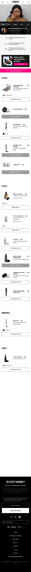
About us (15, 542)
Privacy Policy (18, 500)
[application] (15, 13)
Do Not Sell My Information (15, 556)
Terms (13, 500)
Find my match (15, 207)
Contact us (15, 546)
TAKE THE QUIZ (21, 64)
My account (15, 539)
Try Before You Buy (15, 99)
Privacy (16, 553)
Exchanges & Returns (15, 535)
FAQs (15, 532)
